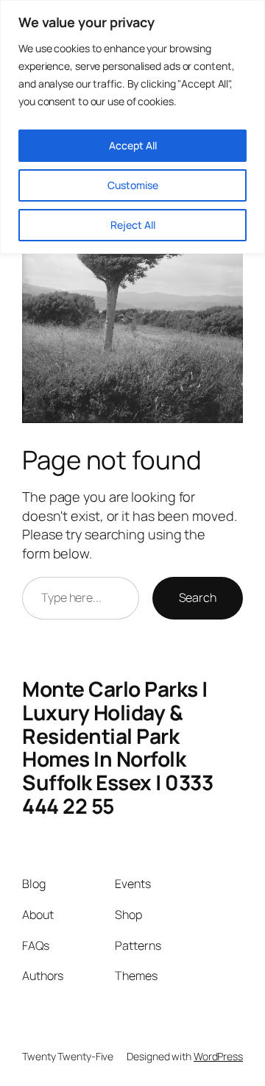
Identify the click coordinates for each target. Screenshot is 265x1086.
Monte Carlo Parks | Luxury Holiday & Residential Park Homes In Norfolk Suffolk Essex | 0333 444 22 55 (117, 747)
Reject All (132, 225)
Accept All (133, 145)
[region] (132, 127)
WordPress (218, 1056)
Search (197, 597)
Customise (132, 185)
